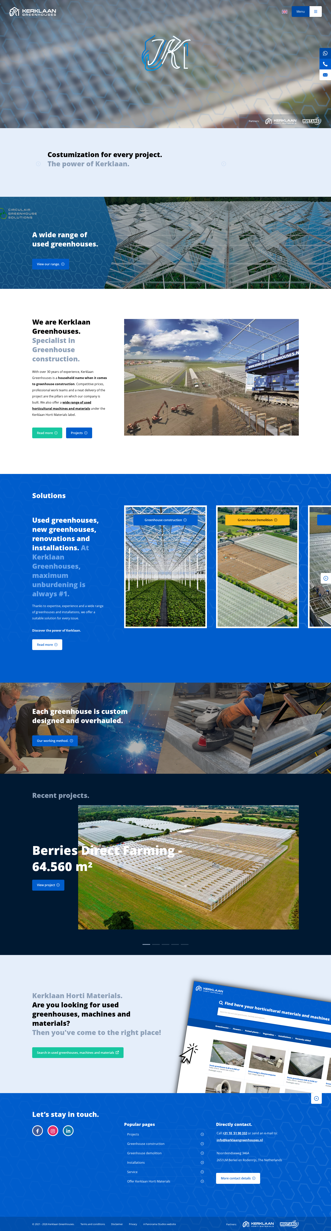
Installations (136, 1162)
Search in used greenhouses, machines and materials (75, 1053)
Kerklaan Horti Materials (280, 121)
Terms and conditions (92, 1224)
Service (132, 1172)
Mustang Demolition (311, 121)
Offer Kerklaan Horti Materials (148, 1181)
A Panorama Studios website (159, 1224)
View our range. (48, 264)
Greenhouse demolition (144, 1153)
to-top (316, 1098)
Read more (45, 433)
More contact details (236, 1178)
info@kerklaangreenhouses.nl (240, 1140)
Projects (77, 433)
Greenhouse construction (146, 1144)
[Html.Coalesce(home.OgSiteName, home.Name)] (32, 11)
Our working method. (52, 741)
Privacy (133, 1224)
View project (46, 885)
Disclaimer (117, 1224)
